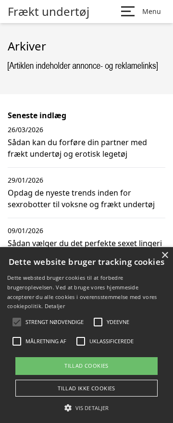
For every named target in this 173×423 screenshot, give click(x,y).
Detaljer (55, 306)
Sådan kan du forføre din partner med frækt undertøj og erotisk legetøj (77, 148)
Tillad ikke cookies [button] (86, 388)
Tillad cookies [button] (86, 365)
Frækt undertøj (48, 11)
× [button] (164, 255)
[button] (86, 407)
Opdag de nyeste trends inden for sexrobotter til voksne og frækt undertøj (81, 198)
